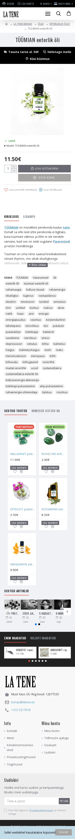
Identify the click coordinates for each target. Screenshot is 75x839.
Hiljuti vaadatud (43, 638)
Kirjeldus (11, 217)
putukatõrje (13, 332)
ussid (34, 368)
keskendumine (55, 320)
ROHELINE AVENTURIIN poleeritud (53, 454)
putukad (58, 326)
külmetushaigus (29, 350)
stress (45, 338)
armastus (60, 302)
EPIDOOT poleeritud (22, 509)
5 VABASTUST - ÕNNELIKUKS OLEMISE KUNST (45, 613)
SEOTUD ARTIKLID (16, 591)
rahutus (32, 344)
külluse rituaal (35, 289)
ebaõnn (11, 302)
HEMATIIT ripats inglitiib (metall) (25, 650)
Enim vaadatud (15, 638)
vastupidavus (47, 295)
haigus (10, 350)
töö (46, 326)
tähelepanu (13, 326)
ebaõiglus (12, 295)
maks (59, 350)
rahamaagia (13, 289)
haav (20, 313)
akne (61, 308)
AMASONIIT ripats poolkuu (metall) (59, 650)
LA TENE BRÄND (23, 24)
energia (44, 313)
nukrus (48, 308)
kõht (52, 356)
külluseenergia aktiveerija (22, 380)
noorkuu (62, 392)
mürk (48, 350)
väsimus (35, 320)
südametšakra (52, 368)
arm (31, 313)
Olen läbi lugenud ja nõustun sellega (37, 812)
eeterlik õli (12, 283)
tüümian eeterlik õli (36, 283)
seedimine (12, 338)
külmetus (59, 344)
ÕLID (41, 24)
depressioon (14, 344)
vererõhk (48, 362)
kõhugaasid (30, 362)
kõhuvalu (12, 362)
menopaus (38, 356)
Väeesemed (40, 277)
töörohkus (32, 326)
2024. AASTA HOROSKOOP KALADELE (29, 613)
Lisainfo (29, 217)
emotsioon (27, 302)
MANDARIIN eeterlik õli (22, 564)
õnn (8, 308)
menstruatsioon (16, 356)
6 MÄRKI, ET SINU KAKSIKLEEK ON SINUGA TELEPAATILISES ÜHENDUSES (62, 613)
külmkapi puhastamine (20, 386)
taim (66, 227)
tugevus (28, 295)
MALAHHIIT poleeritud (22, 454)
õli (54, 277)
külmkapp (32, 332)
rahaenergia (57, 289)
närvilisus (30, 338)
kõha (45, 344)
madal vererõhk (16, 368)
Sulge (63, 832)
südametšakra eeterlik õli (22, 374)
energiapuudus (15, 320)
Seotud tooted (15, 411)
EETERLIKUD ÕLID (60, 24)
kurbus (34, 308)
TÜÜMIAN (11, 227)
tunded (44, 302)
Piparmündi (61, 241)
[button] (7, 611)
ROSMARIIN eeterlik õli (53, 509)
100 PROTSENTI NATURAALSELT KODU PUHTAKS (12, 613)
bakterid (48, 332)
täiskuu (47, 392)
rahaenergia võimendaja (21, 392)
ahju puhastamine (51, 386)
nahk (9, 313)
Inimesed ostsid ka (45, 411)
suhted (20, 308)
